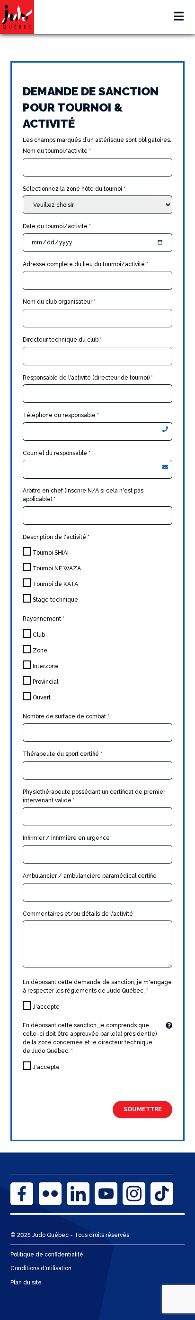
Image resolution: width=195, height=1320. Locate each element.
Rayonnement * (43, 618)
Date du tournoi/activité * (57, 226)
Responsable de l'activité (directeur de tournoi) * (88, 377)
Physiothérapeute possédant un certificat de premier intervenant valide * (94, 796)
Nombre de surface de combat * (66, 716)
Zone (39, 650)
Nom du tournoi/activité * (57, 151)
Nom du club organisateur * (59, 301)
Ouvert (41, 697)
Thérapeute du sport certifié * (62, 754)
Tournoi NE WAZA (56, 568)
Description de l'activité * (56, 537)
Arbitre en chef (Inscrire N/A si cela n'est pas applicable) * (83, 494)
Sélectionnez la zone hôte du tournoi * (74, 189)
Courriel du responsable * (56, 453)
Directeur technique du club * (62, 339)
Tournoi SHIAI (50, 552)
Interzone (45, 666)
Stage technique (54, 599)
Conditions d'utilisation (40, 1268)
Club (38, 635)
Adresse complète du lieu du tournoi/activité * (85, 264)
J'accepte (45, 1007)
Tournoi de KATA (54, 584)
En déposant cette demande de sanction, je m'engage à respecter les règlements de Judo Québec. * (97, 986)
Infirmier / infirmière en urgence (66, 838)
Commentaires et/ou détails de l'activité (78, 914)
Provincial (44, 682)
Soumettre (143, 1109)
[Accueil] (17, 17)
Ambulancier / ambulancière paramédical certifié (90, 876)
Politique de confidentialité (46, 1254)
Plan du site (26, 1282)
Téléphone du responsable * (61, 415)
